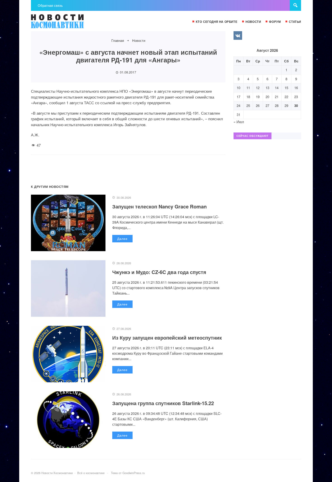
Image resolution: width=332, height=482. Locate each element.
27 (267, 105)
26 (258, 105)
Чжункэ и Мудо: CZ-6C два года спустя (159, 272)
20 (267, 96)
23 (296, 96)
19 (258, 96)
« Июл (239, 121)
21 (276, 96)
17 (238, 96)
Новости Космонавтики (65, 23)
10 (238, 87)
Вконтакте (238, 35)
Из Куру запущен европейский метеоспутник (167, 337)
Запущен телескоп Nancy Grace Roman (159, 206)
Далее (122, 238)
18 (248, 96)
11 (248, 87)
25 (248, 105)
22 (286, 96)
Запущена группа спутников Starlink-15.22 (163, 403)
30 (296, 105)
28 (276, 105)
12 (258, 87)
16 (296, 87)
